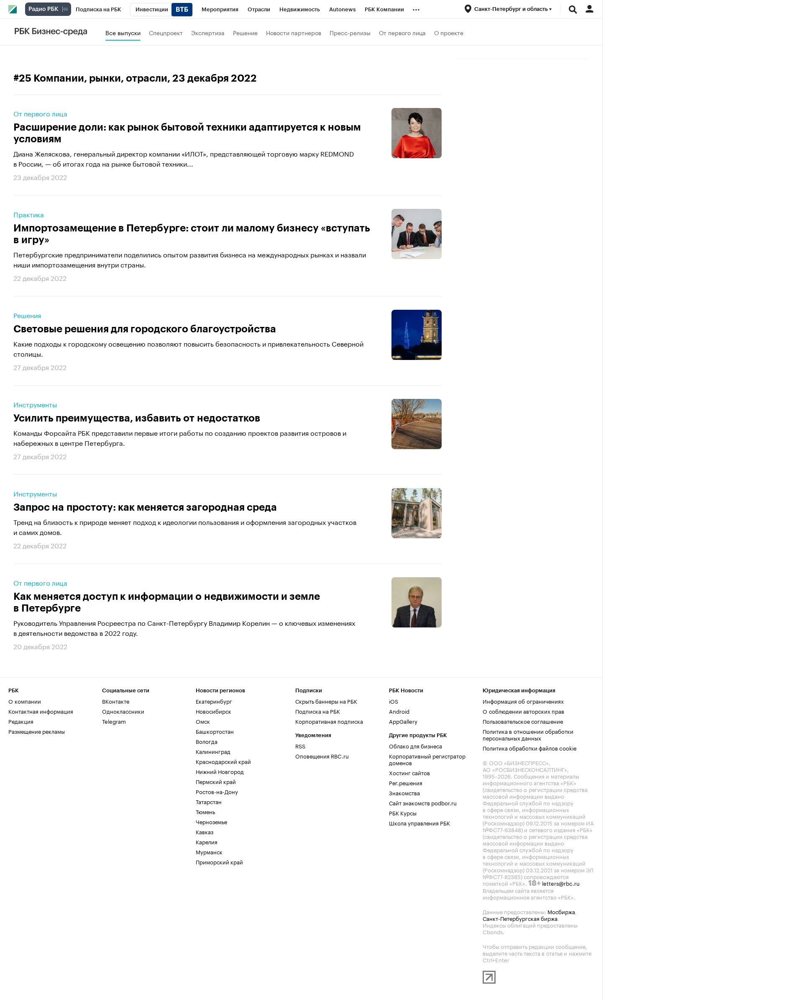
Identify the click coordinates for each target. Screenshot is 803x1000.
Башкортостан (215, 731)
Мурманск (209, 851)
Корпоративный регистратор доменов (427, 758)
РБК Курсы (403, 812)
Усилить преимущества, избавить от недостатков (136, 418)
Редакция (20, 721)
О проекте (448, 32)
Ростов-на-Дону (217, 791)
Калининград (213, 751)
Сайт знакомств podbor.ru (423, 802)
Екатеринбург (214, 701)
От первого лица (402, 32)
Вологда (206, 741)
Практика (28, 214)
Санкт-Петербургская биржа (520, 918)
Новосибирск (213, 711)
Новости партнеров (293, 32)
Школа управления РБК (419, 822)
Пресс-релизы (350, 32)
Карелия (206, 841)
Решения (27, 315)
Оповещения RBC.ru (322, 755)
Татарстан (209, 801)
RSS (300, 745)
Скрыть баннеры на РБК (326, 701)
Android (399, 711)
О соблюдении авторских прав (523, 711)
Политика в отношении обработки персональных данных (528, 734)
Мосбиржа (561, 911)
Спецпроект (166, 32)
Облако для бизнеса (415, 745)
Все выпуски (123, 32)
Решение (245, 32)
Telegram (114, 721)
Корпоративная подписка (329, 721)
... (416, 8)
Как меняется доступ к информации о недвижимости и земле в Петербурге (166, 602)
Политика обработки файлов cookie (530, 747)
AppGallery (403, 721)
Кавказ (204, 831)
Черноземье (211, 821)
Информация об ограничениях (523, 701)
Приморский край (219, 861)
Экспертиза (208, 32)
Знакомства (404, 792)
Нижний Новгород (220, 771)
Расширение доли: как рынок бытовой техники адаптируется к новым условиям (187, 133)
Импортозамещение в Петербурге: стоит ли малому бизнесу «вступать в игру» (191, 234)
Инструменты (35, 404)
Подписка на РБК (317, 711)
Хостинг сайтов (409, 772)
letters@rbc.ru (561, 883)
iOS (393, 701)
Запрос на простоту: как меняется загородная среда (145, 507)
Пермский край (216, 781)
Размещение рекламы (36, 731)
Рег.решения (405, 782)
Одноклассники (123, 711)
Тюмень (205, 811)
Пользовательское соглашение (523, 721)
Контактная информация (40, 711)
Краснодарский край (223, 761)
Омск (203, 721)
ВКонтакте (115, 701)
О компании (24, 701)
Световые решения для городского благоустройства (144, 329)
